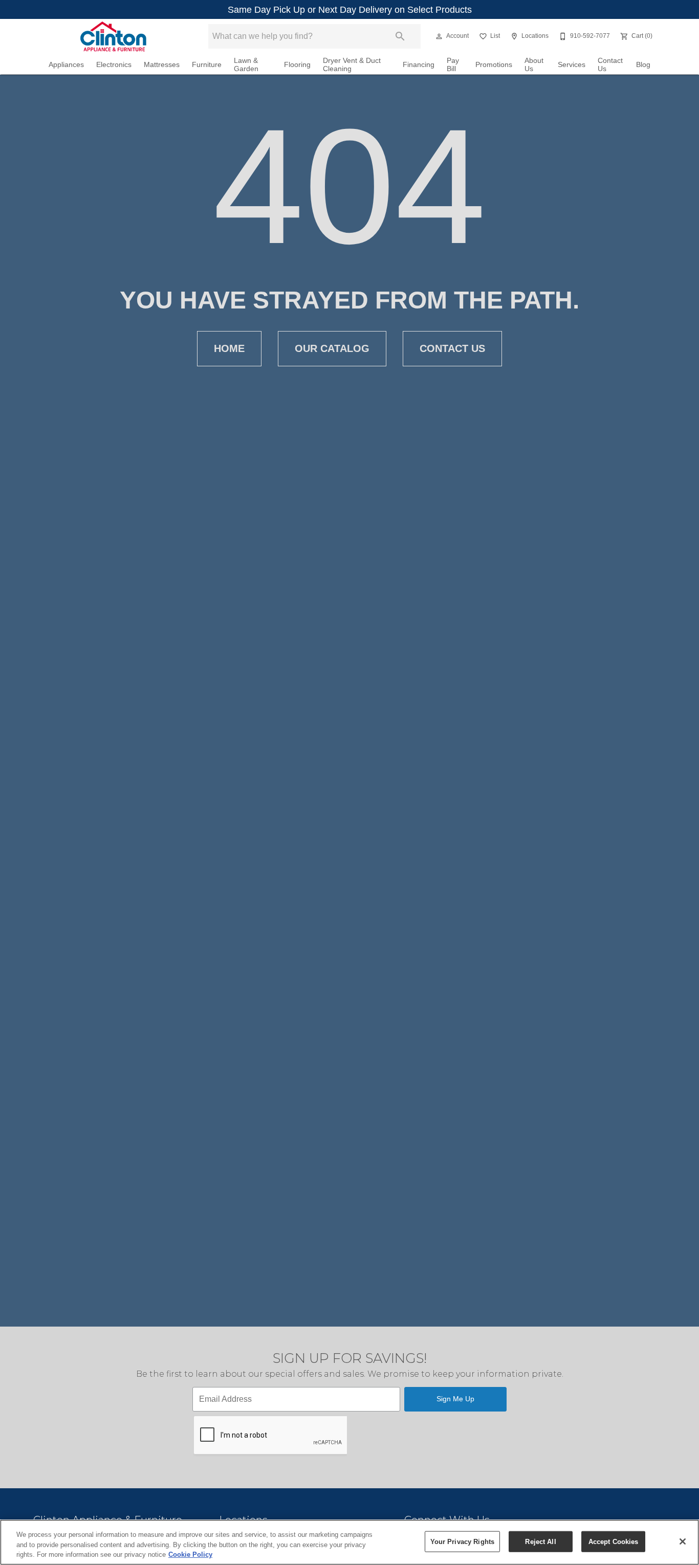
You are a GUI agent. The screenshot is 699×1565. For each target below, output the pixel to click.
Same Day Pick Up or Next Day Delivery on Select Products (350, 10)
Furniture (207, 65)
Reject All (540, 1541)
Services (571, 65)
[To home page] (113, 36)
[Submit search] (400, 36)
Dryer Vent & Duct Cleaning (352, 65)
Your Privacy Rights (462, 1541)
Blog (643, 65)
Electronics (114, 65)
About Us (534, 65)
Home (229, 348)
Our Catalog (332, 348)
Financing (418, 65)
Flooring (297, 65)
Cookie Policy (190, 1554)
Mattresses (162, 65)
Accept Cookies (613, 1541)
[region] (349, 1542)
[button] (439, 36)
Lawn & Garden (246, 65)
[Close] (682, 1541)
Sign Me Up (455, 1399)
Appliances (66, 65)
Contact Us (610, 65)
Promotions (493, 65)
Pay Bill (453, 65)
